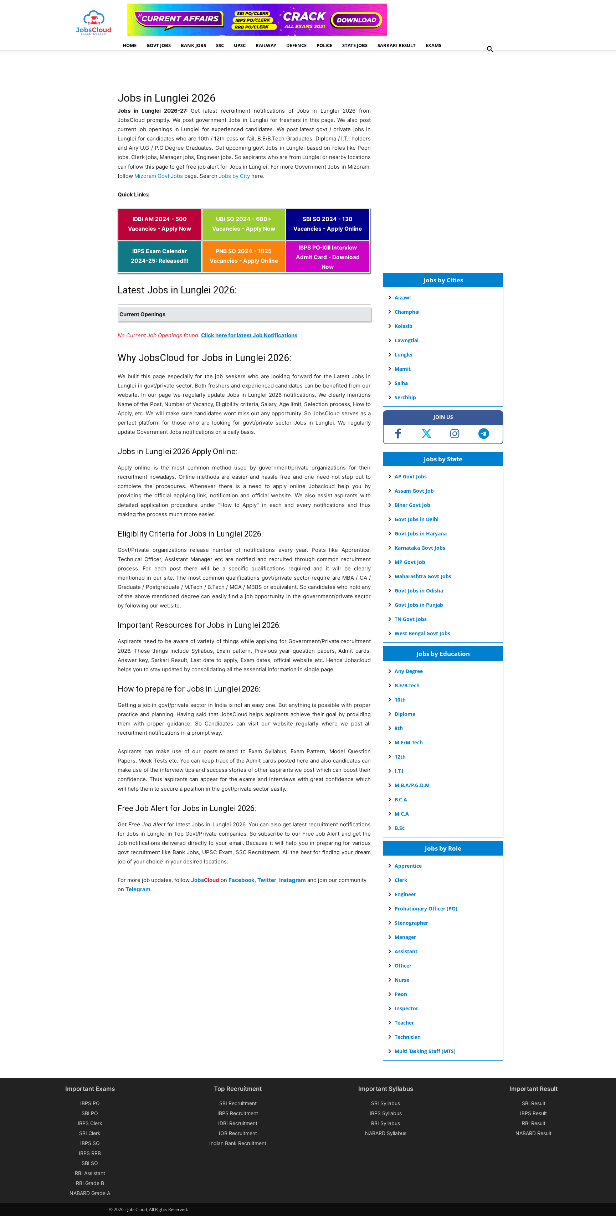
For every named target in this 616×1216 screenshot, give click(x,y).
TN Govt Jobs (411, 619)
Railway (266, 45)
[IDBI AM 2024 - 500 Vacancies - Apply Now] (159, 235)
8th (399, 728)
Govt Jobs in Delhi (416, 519)
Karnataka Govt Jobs (420, 547)
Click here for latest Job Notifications (249, 335)
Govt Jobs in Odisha (419, 590)
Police (324, 45)
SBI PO (90, 1113)
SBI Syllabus (385, 1103)
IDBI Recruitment (237, 1123)
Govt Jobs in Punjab (419, 604)
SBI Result (533, 1103)
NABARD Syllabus (385, 1133)
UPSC (240, 45)
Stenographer (411, 922)
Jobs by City (234, 176)
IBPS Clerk (90, 1123)
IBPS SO (90, 1143)
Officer (403, 965)
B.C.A (401, 799)
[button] (489, 50)
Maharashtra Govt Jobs (423, 576)
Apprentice (408, 865)
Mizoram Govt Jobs (158, 176)
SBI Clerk (90, 1133)
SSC (220, 45)
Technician (408, 1036)
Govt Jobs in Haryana (421, 533)
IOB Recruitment (238, 1133)
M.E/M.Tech (409, 742)
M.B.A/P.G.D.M (412, 785)
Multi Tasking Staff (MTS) (425, 1051)
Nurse (402, 979)
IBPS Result (533, 1113)
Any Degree (409, 671)
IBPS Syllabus (386, 1113)
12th (400, 756)
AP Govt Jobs (411, 476)
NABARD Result (533, 1133)
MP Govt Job (410, 562)
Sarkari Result (397, 45)
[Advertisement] (247, 73)
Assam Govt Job (414, 490)
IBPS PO (90, 1103)
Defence (296, 45)
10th (400, 699)
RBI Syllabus (385, 1123)
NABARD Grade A (90, 1193)
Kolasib (403, 326)
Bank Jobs (193, 45)
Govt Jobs (159, 45)
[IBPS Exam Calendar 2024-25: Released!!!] (159, 268)
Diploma (405, 713)
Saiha (401, 383)
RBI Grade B (90, 1183)
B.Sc (400, 828)
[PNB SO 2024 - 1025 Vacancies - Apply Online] (243, 268)
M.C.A (402, 813)
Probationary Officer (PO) (426, 908)
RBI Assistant (90, 1173)
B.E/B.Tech (407, 685)
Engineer (405, 894)
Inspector (406, 1008)
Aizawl (403, 297)
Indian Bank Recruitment (237, 1143)
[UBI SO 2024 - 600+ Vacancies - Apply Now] (243, 235)
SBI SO (90, 1163)
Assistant (406, 951)
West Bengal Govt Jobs (422, 633)
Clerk (401, 880)
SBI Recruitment (238, 1103)
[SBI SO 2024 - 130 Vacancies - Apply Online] (327, 235)
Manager (405, 937)
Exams (433, 45)
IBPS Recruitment (237, 1113)
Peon (401, 994)
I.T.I (399, 771)
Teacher (404, 1022)
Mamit (403, 368)
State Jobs (355, 45)
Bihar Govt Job (412, 505)
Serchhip (405, 397)
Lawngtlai (407, 340)
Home (130, 45)
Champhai (407, 311)
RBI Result (533, 1123)
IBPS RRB (90, 1153)
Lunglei (403, 354)
